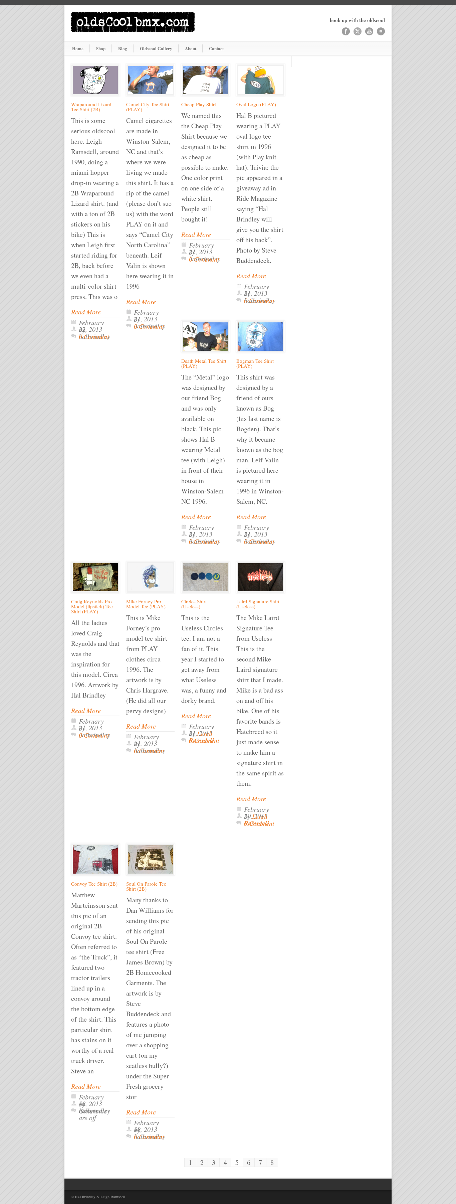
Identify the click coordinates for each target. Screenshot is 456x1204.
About (190, 48)
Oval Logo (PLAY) (256, 104)
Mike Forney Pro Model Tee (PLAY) (146, 604)
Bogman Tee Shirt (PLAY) (255, 363)
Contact (216, 48)
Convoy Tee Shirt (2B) (94, 883)
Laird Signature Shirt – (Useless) (259, 604)
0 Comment (94, 336)
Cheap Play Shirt (198, 104)
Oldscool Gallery (156, 48)
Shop (100, 48)
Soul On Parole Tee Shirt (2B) (146, 886)
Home (77, 48)
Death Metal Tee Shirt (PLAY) (203, 363)
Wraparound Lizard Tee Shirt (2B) (91, 107)
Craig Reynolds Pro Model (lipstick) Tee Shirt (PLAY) (92, 606)
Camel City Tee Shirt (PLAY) (147, 107)
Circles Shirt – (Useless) (196, 604)
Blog (122, 48)
